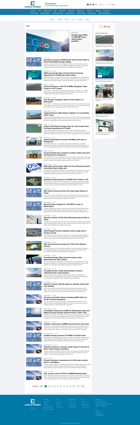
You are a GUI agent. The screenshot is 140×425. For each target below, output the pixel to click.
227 (78, 386)
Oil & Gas (33, 10)
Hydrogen (98, 10)
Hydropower (71, 10)
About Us (97, 405)
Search (100, 4)
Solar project (74, 32)
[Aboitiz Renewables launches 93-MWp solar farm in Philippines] (34, 141)
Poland (45, 124)
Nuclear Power (80, 10)
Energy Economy (70, 13)
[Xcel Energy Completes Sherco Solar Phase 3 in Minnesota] (34, 100)
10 (73, 386)
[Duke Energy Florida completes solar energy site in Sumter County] (34, 232)
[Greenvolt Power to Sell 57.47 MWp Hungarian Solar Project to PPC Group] (34, 87)
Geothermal (106, 10)
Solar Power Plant (48, 333)
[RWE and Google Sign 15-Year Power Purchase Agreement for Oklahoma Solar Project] (34, 75)
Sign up (113, 4)
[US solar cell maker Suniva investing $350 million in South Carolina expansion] (34, 300)
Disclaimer (104, 405)
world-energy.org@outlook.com (105, 403)
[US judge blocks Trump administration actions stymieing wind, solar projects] (34, 272)
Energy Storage (34, 13)
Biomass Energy (92, 13)
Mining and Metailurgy (104, 13)
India (45, 358)
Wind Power (62, 10)
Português (80, 19)
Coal (39, 10)
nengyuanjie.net (99, 413)
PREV (41, 386)
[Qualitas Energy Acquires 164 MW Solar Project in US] (34, 181)
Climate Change (81, 13)
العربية (73, 19)
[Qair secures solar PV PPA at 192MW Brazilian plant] (34, 376)
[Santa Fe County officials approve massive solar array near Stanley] (34, 286)
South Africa (47, 322)
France (45, 371)
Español (67, 19)
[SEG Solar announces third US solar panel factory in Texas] (34, 193)
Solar (55, 10)
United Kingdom (48, 345)
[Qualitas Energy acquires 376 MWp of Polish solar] (34, 337)
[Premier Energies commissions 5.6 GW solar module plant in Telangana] (34, 362)
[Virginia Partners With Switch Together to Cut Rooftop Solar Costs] (34, 115)
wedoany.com (98, 411)
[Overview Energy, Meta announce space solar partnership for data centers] (34, 260)
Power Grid (90, 10)
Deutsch (88, 19)
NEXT (82, 386)
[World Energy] (46, 4)
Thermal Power (47, 10)
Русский (60, 19)
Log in (108, 4)
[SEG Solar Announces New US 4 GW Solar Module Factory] (34, 245)
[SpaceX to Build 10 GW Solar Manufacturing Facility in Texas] (34, 219)
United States (47, 71)
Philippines (46, 137)
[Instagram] (93, 4)
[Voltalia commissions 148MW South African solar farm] (34, 326)
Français (52, 19)
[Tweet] (91, 4)
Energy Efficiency (45, 13)
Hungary (46, 84)
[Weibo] (96, 4)
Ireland (45, 151)
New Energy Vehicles (57, 13)
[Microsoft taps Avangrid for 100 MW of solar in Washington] (34, 206)
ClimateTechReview (100, 415)
